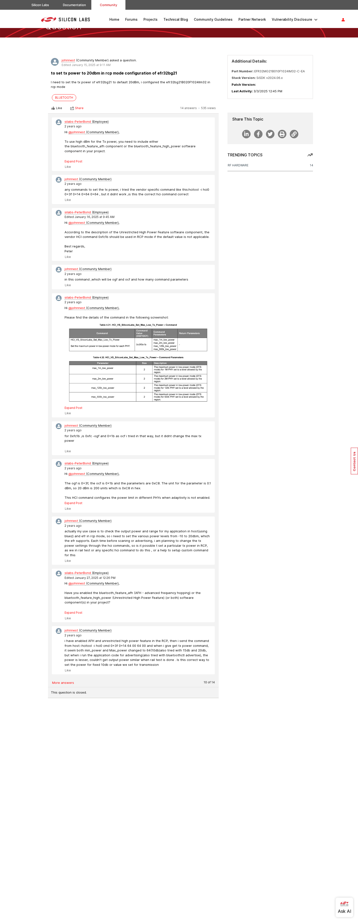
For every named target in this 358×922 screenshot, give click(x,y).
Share (79, 108)
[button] (354, 461)
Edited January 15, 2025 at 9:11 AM (86, 65)
